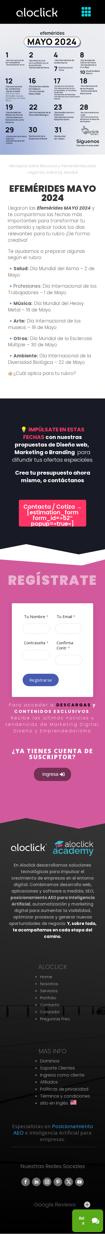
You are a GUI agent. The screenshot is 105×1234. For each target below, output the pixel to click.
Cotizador (50, 1012)
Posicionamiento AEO (53, 1129)
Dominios (50, 1061)
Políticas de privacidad (64, 1089)
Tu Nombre (36, 616)
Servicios (49, 991)
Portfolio (48, 998)
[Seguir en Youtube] (79, 1182)
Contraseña (36, 642)
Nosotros (49, 984)
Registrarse (40, 680)
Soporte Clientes (57, 1068)
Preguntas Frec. (55, 1019)
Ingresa (50, 774)
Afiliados (49, 1082)
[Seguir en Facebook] (25, 1182)
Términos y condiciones (65, 1096)
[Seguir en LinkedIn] (36, 1182)
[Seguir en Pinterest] (58, 1182)
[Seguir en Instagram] (47, 1182)
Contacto (50, 1005)
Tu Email (66, 616)
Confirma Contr (65, 645)
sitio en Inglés (55, 1103)
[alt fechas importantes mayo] (52, 154)
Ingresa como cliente (62, 1075)
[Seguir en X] (68, 1182)
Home (46, 977)
